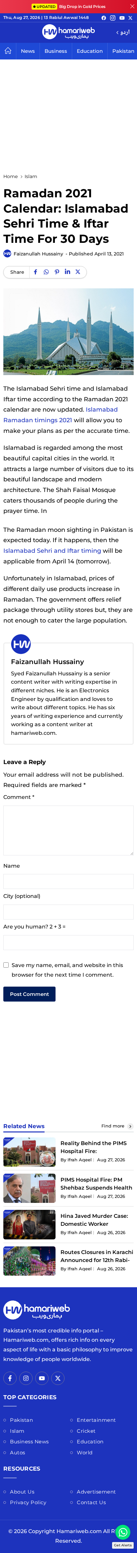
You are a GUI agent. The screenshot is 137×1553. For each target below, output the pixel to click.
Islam (17, 1431)
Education (90, 51)
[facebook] (103, 18)
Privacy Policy (28, 1502)
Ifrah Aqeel (80, 1159)
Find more (113, 1125)
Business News (29, 1441)
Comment (18, 797)
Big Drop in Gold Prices (71, 6)
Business (56, 51)
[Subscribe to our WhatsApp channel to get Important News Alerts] (122, 1532)
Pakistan (21, 1420)
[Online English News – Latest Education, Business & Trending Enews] (68, 32)
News (28, 51)
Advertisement (96, 1492)
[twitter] (130, 18)
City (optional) (21, 896)
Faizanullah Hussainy (38, 254)
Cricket (86, 1431)
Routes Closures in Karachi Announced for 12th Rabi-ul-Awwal (97, 1260)
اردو (125, 33)
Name (11, 866)
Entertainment (96, 1420)
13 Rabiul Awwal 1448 (66, 17)
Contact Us (91, 1502)
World (85, 1452)
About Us (22, 1492)
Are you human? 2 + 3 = (34, 926)
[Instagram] (112, 18)
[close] (132, 7)
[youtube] (122, 18)
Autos (17, 1452)
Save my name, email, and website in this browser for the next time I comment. (67, 970)
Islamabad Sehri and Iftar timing (52, 550)
